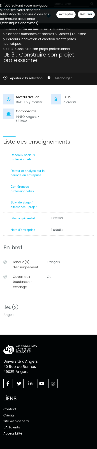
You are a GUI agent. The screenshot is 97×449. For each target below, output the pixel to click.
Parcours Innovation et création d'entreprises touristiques (39, 41)
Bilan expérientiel (23, 218)
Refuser (86, 14)
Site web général (16, 421)
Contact (9, 409)
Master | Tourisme (72, 34)
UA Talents (11, 427)
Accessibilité (12, 433)
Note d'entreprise (23, 230)
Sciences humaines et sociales (30, 34)
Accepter (66, 14)
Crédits (8, 415)
